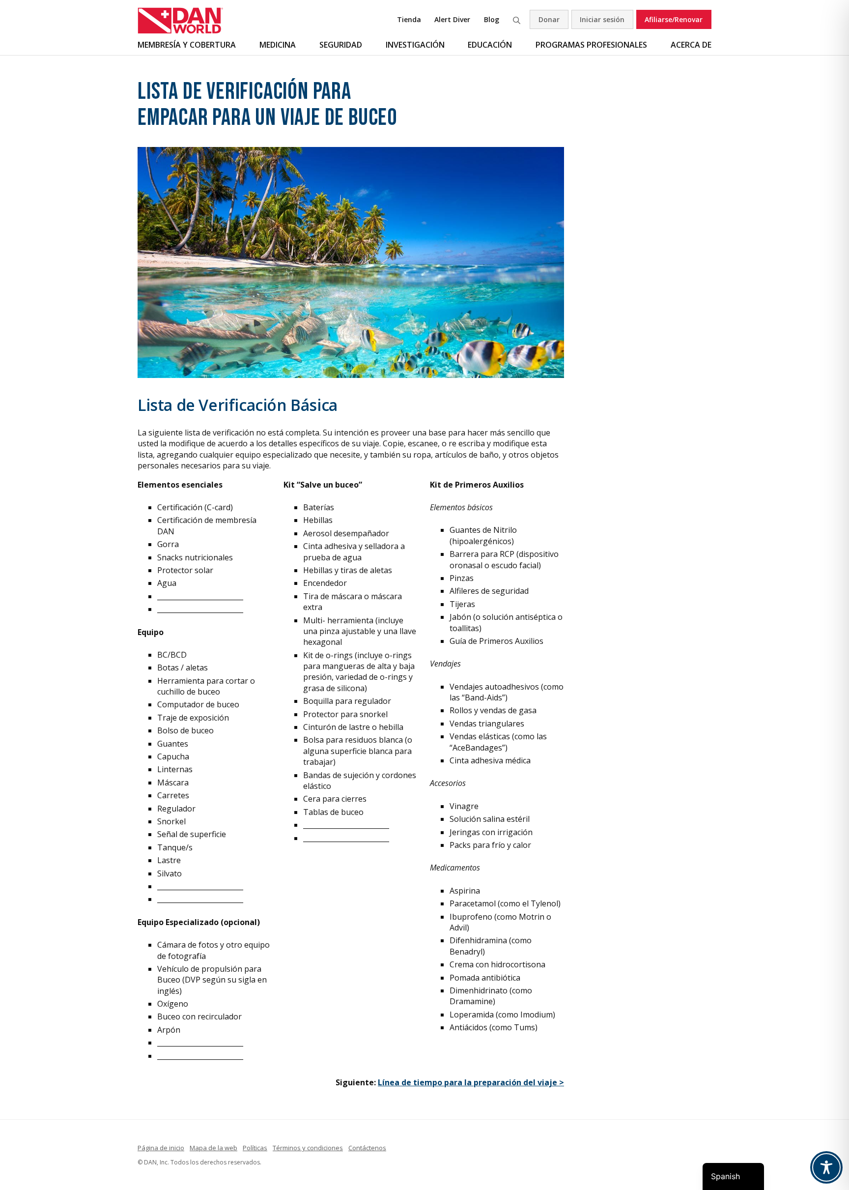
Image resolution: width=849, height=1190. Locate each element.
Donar (549, 19)
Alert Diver (452, 19)
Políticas (255, 1147)
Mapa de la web (213, 1147)
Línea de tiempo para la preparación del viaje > (471, 1082)
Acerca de (691, 44)
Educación (490, 44)
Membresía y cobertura (187, 44)
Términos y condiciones (308, 1147)
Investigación (415, 44)
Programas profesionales (591, 44)
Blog (491, 19)
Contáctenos (367, 1147)
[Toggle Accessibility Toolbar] (826, 1167)
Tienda (409, 19)
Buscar (516, 19)
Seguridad (340, 44)
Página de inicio (161, 1147)
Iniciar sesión (602, 19)
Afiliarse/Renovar (674, 19)
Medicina (277, 44)
